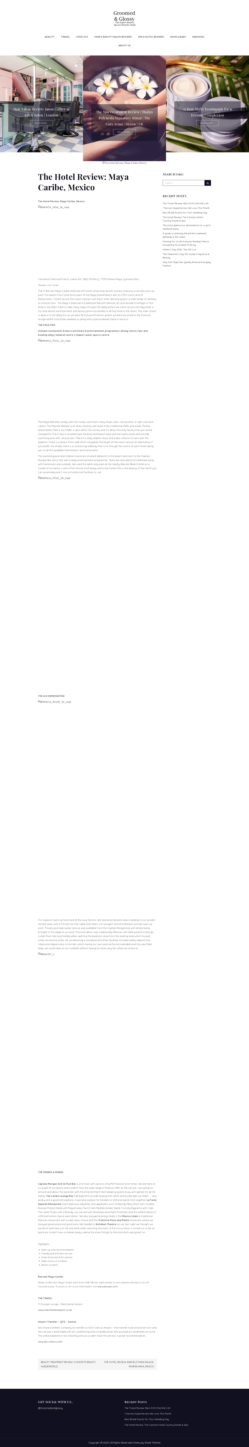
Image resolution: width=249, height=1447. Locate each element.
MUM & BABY (178, 36)
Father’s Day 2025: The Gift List (179, 249)
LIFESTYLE (82, 36)
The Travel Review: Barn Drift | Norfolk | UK (186, 203)
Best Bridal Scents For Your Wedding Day (185, 212)
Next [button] (247, 108)
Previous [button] (2, 108)
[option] (41, 108)
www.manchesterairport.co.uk (55, 1310)
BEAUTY (49, 36)
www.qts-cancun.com (50, 1341)
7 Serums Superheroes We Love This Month (186, 208)
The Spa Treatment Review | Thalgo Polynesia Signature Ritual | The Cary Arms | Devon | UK (41, 118)
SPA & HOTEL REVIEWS (151, 36)
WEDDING (198, 36)
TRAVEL (65, 36)
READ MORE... (41, 132)
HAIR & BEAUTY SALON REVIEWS (113, 36)
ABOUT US (124, 45)
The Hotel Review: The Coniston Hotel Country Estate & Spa (156, 1425)
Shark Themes (153, 1442)
